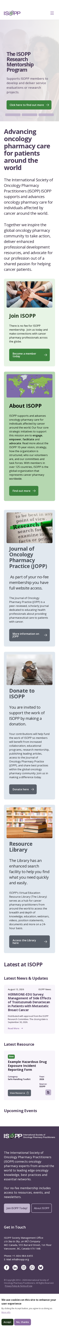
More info (5, 1312)
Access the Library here (24, 951)
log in (16, 1091)
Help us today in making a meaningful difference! (26, 113)
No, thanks (22, 1322)
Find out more (21, 500)
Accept (7, 1322)
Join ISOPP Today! (17, 1217)
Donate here (21, 799)
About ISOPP (41, 1217)
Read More (13, 1037)
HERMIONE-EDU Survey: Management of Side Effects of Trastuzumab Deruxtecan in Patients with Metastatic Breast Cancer (29, 1012)
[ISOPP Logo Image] (12, 13)
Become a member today (24, 364)
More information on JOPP (26, 644)
